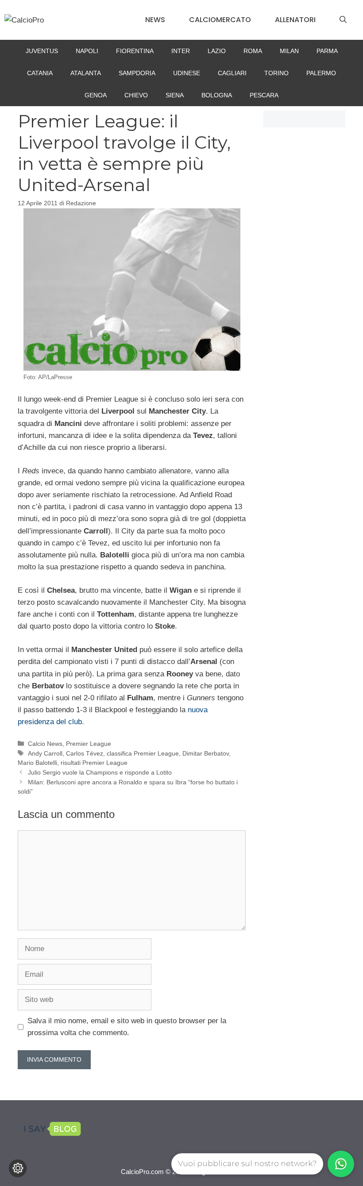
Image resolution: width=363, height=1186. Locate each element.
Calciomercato (220, 20)
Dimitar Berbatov (205, 753)
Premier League (88, 743)
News (155, 20)
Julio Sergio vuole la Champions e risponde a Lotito (100, 772)
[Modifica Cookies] (18, 1168)
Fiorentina (135, 50)
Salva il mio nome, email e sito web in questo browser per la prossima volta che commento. (126, 1027)
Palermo (321, 73)
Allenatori (295, 20)
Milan (289, 50)
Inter (180, 50)
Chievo (136, 95)
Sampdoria (137, 73)
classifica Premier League (143, 753)
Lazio (217, 50)
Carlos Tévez (84, 753)
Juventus (42, 50)
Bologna (216, 95)
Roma (252, 50)
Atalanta (85, 73)
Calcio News (45, 743)
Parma (327, 50)
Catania (40, 73)
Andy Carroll (45, 753)
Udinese (186, 73)
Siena (175, 95)
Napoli (87, 50)
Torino (276, 73)
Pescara (264, 95)
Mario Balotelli (37, 762)
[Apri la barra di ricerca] (343, 20)
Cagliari (232, 73)
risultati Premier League (94, 762)
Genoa (96, 95)
